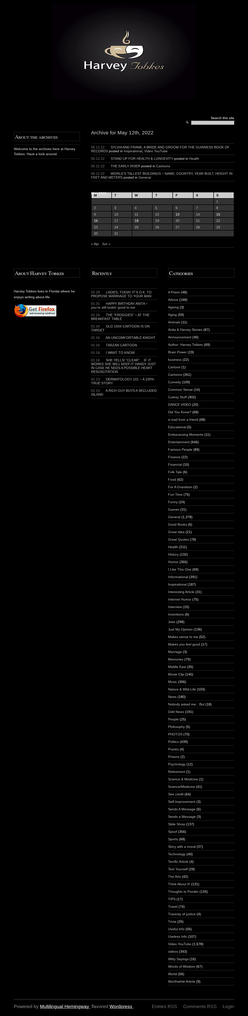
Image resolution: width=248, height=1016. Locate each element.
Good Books (177, 524)
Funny (173, 502)
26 (157, 227)
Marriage (175, 652)
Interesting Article (181, 592)
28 (198, 227)
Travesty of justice (182, 914)
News (172, 697)
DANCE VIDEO (179, 404)
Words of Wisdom (181, 966)
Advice (173, 300)
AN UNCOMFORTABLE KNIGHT (123, 338)
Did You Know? (179, 412)
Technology (177, 854)
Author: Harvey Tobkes (185, 345)
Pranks (173, 749)
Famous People (180, 449)
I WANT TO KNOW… (114, 353)
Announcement (179, 337)
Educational (177, 427)
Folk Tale (175, 472)
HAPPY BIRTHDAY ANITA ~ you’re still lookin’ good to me (119, 305)
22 (218, 221)
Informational (178, 577)
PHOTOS (175, 734)
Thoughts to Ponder (183, 891)
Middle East (177, 667)
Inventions (176, 614)
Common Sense (180, 390)
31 (116, 233)
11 (136, 214)
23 (96, 227)
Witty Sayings (178, 959)
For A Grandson (180, 487)
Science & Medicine (183, 779)
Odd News (176, 712)
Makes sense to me (183, 637)
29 (218, 227)
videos (173, 951)
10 (116, 214)
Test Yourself (178, 869)
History (173, 554)
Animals (174, 322)
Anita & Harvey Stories (185, 330)
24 (116, 227)
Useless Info (177, 936)
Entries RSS (164, 1006)
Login (228, 1006)
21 (198, 221)
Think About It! (179, 884)
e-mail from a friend (183, 419)
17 (116, 221)
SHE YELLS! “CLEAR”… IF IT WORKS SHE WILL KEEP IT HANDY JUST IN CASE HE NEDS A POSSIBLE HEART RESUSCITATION (123, 366)
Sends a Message (182, 817)
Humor (173, 562)
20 (177, 221)
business (175, 360)
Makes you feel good (184, 644)
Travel (173, 906)
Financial (175, 464)
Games (173, 509)
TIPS (172, 899)
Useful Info (176, 929)
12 (157, 214)
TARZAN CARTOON (114, 345)
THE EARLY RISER (125, 166)
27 (177, 227)
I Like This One (179, 569)
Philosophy (176, 727)
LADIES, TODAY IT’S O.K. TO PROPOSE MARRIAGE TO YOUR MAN (121, 294)
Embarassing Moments (185, 434)
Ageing (173, 307)
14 (198, 214)
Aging (172, 315)
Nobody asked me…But (186, 704)
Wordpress (120, 1006)
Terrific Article (178, 862)
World (172, 974)
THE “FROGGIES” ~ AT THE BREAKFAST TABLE (120, 317)
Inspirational (133, 151)
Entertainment (179, 442)
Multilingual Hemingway (64, 1006)
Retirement (176, 772)
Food (172, 479)
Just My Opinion (180, 629)
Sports (173, 839)
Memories (175, 659)
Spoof (172, 832)
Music (172, 682)
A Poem (174, 292)
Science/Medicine (181, 787)
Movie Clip (176, 674)
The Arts (174, 876)
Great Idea (176, 532)
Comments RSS (200, 1006)
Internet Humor (179, 599)
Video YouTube (156, 151)
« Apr (95, 244)
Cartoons (163, 166)
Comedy (174, 382)
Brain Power (177, 352)
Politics (173, 742)
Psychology (177, 764)
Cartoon (174, 367)
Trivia (172, 921)
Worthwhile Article (181, 981)
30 (96, 233)
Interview (175, 607)
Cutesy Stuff (177, 397)
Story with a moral (182, 847)
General (145, 177)
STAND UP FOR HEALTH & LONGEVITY (142, 158)
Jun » (106, 244)
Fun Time (175, 494)
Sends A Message (181, 809)
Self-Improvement (181, 802)
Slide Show (176, 824)
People (173, 719)
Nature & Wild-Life (182, 689)
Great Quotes (178, 539)
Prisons (173, 757)
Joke (171, 622)
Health (194, 158)
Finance (174, 457)
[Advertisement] (28, 390)
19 (157, 221)
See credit (176, 794)
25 (137, 227)
